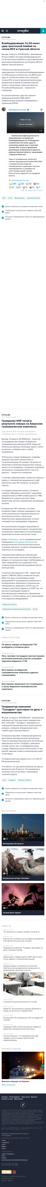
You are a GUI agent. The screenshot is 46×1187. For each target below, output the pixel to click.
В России (6, 37)
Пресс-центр (26, 1097)
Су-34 (10, 198)
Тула (4, 780)
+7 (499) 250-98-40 (9, 1129)
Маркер (4, 1146)
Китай (35, 609)
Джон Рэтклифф (14, 314)
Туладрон (12, 780)
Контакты (5, 1097)
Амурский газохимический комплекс (17, 609)
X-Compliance (5, 1142)
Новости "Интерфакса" (8, 1154)
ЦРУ (4, 314)
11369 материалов (8, 1085)
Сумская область (33, 198)
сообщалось (12, 539)
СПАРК (4, 1140)
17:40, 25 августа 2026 (9, 703)
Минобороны (19, 198)
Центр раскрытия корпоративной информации (15, 1160)
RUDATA (4, 1158)
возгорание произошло (24, 542)
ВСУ (4, 198)
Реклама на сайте (7, 1099)
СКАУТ (3, 1144)
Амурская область (10, 604)
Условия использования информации (14, 1176)
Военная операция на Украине (15, 1081)
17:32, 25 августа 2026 (9, 234)
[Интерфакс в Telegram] (6, 1164)
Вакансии (34, 1097)
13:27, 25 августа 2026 (9, 417)
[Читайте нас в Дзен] (3, 1164)
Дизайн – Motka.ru (7, 1180)
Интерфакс (23, 31)
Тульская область (24, 780)
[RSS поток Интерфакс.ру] (13, 1164)
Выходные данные (8, 1178)
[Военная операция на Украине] (23, 1079)
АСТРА (3, 1148)
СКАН (3, 1156)
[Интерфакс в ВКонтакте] (9, 1164)
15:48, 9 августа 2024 (9, 39)
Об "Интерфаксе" (14, 1097)
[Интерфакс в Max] (16, 1164)
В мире (5, 232)
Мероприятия (18, 1099)
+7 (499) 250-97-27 (24, 1129)
